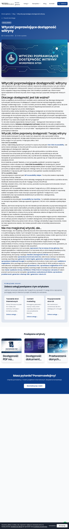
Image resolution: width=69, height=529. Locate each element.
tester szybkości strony (13, 270)
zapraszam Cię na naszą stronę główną (44, 248)
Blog (44, 4)
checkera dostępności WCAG (37, 255)
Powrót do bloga (9, 18)
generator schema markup (46, 259)
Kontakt (51, 4)
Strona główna (17, 3)
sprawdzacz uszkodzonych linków (39, 272)
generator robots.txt (38, 274)
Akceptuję (62, 526)
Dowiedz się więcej (16, 527)
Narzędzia (35, 4)
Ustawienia (52, 526)
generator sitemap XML (21, 274)
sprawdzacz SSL (33, 265)
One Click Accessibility (56, 145)
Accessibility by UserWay (31, 199)
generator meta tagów (26, 259)
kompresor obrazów (50, 270)
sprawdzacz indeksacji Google (12, 261)
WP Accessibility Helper (33, 175)
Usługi (26, 4)
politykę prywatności (40, 527)
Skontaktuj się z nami (34, 386)
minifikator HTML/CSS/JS (32, 270)
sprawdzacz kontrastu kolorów (29, 257)
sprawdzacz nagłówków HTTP (51, 265)
